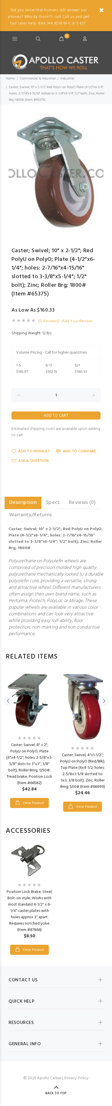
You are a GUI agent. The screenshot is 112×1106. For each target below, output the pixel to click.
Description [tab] (23, 502)
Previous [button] (14, 173)
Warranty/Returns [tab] (30, 515)
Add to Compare (79, 451)
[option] (56, 173)
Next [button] (97, 173)
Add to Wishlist (34, 451)
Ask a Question (33, 461)
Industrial (67, 78)
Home (10, 78)
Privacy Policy (76, 1078)
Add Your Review (77, 321)
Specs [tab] (53, 502)
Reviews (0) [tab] (82, 502)
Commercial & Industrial (38, 78)
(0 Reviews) (48, 321)
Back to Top (56, 1093)
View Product (33, 803)
